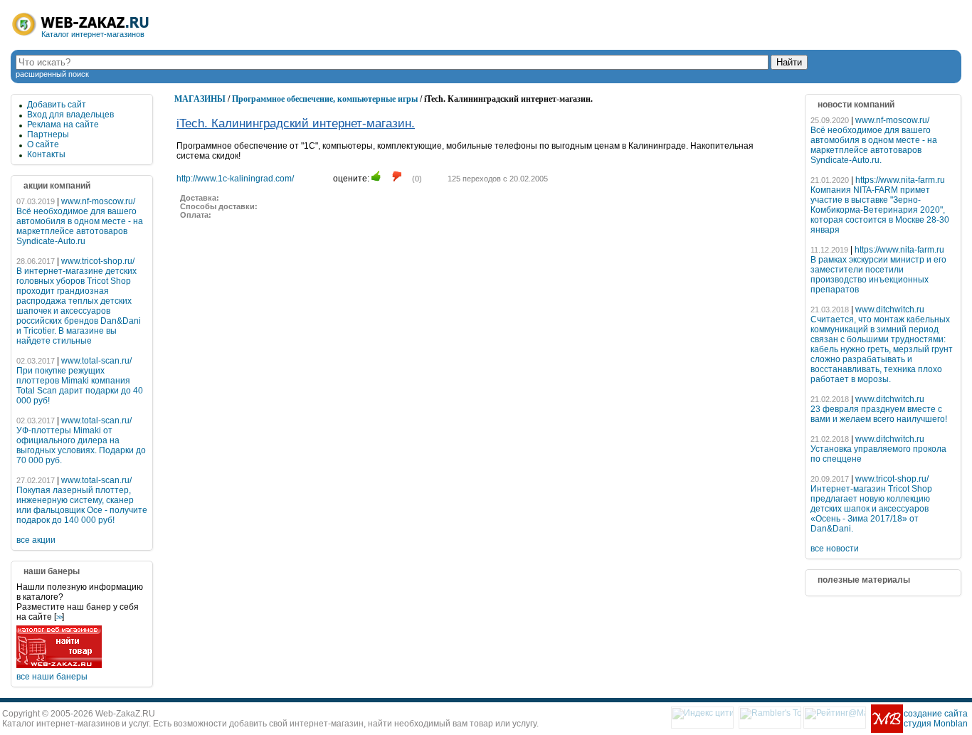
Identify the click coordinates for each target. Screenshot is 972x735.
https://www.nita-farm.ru (900, 180)
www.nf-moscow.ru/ (98, 201)
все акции (36, 540)
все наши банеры (52, 677)
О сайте (43, 144)
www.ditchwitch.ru (889, 309)
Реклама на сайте (63, 124)
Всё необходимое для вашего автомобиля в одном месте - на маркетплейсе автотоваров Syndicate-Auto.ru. (873, 145)
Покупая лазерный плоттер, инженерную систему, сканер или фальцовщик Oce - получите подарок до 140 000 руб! (81, 505)
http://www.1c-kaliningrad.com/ (235, 179)
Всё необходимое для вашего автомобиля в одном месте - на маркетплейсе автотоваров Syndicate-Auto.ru (79, 226)
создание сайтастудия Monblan (936, 719)
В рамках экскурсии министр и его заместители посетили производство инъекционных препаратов (878, 275)
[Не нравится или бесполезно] (396, 176)
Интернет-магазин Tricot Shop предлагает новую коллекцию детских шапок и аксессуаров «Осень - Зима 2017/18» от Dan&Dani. (871, 509)
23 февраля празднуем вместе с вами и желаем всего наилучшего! (878, 414)
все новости (834, 549)
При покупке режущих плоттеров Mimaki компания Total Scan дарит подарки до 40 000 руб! (79, 386)
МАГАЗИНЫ (200, 99)
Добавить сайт (56, 105)
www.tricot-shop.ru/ (97, 261)
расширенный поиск (52, 74)
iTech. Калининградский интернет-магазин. (295, 123)
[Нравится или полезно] (376, 176)
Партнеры (48, 134)
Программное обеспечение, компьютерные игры (325, 99)
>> (59, 617)
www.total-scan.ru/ (96, 361)
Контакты (46, 154)
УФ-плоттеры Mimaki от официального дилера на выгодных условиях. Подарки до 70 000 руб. (81, 445)
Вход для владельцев (70, 115)
